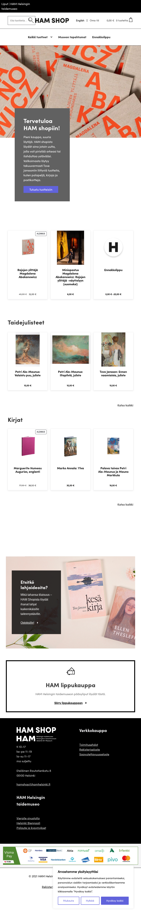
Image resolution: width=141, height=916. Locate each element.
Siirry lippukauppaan (68, 703)
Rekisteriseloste (89, 749)
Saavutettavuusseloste (94, 754)
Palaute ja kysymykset (31, 828)
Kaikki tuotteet (38, 37)
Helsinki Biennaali (28, 823)
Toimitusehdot (88, 745)
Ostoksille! (27, 622)
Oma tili (94, 20)
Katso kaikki (125, 405)
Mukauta (68, 900)
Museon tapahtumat (72, 37)
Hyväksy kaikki (114, 900)
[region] (93, 887)
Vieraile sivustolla (28, 818)
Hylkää (90, 900)
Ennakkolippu (101, 37)
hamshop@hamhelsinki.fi (33, 784)
